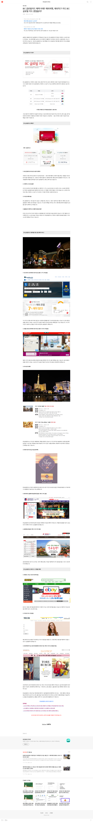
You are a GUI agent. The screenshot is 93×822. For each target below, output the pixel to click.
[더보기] (91, 820)
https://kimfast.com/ (28, 26)
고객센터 (51, 812)
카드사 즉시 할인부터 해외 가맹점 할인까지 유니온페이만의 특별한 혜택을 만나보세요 (42, 23)
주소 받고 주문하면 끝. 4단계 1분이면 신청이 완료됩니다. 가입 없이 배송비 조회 (41, 30)
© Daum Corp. (46, 815)
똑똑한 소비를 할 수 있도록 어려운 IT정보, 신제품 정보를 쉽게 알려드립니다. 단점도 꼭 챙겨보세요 (41, 741)
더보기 (69, 751)
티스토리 (41, 812)
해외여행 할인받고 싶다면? (30, 21)
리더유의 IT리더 (46, 2)
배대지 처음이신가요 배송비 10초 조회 (33, 29)
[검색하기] (88, 2)
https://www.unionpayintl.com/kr (31, 19)
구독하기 (25, 744)
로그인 (46, 812)
